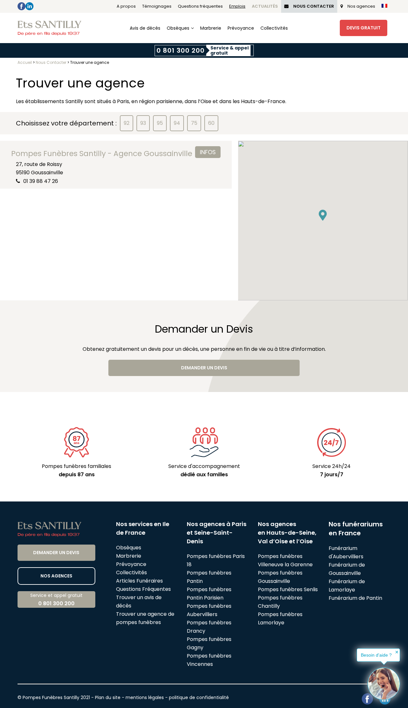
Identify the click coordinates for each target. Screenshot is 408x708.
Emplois (237, 6)
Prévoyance (241, 28)
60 (211, 123)
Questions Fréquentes (143, 589)
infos (208, 152)
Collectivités (274, 28)
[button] (323, 215)
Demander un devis (204, 368)
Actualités (265, 6)
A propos (126, 6)
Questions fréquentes (200, 6)
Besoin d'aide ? (376, 655)
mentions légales (145, 697)
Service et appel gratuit (56, 599)
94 (177, 123)
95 (160, 123)
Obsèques (178, 28)
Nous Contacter (313, 6)
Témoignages (156, 6)
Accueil (25, 62)
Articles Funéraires (139, 580)
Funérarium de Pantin (355, 598)
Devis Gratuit (363, 28)
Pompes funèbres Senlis (288, 589)
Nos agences (361, 6)
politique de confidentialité (199, 697)
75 (194, 123)
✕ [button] (397, 652)
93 (143, 123)
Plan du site (107, 697)
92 (126, 123)
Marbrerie (210, 28)
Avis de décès (145, 28)
